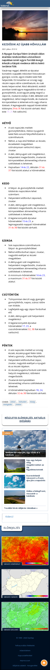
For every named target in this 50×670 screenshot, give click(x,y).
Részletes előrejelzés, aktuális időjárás (25, 419)
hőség (32, 402)
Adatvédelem (25, 650)
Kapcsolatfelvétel (25, 655)
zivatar (18, 404)
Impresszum (25, 660)
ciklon (12, 402)
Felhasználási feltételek (25, 645)
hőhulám (22, 402)
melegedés (7, 404)
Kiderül (7, 4)
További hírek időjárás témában (20, 508)
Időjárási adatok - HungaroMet (25, 665)
